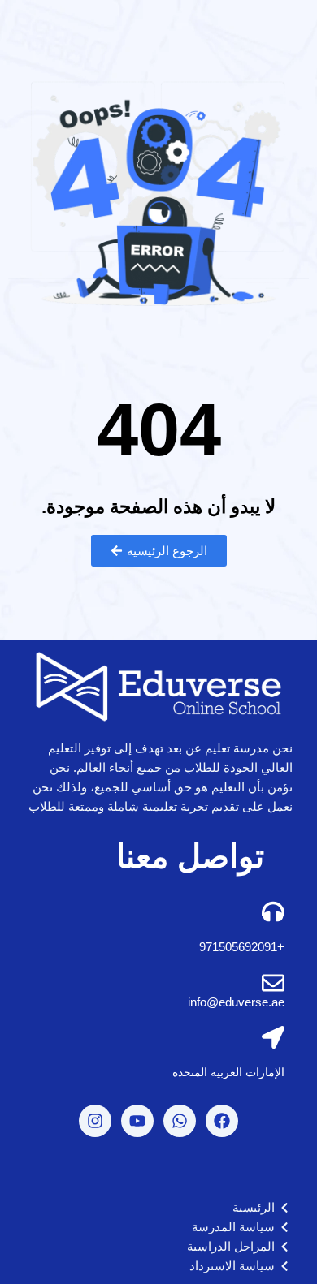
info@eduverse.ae (236, 1002)
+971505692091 (241, 947)
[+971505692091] (273, 911)
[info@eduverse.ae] (273, 983)
